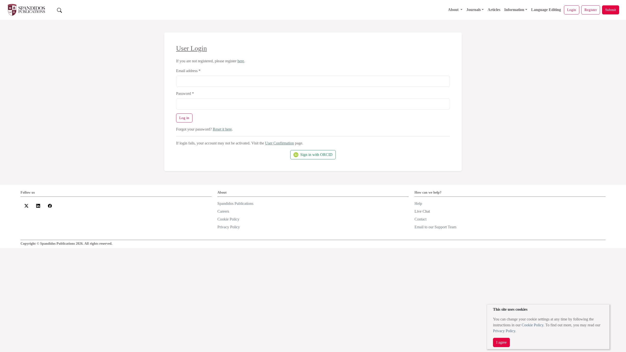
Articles (494, 10)
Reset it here (222, 129)
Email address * (188, 71)
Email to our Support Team (435, 227)
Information (514, 10)
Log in (184, 118)
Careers (223, 211)
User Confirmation (279, 143)
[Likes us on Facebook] (50, 205)
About (453, 10)
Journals (473, 10)
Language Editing (546, 10)
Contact (420, 219)
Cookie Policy (532, 325)
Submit (610, 10)
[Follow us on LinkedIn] (38, 205)
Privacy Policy (504, 331)
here (240, 61)
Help (418, 203)
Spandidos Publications (235, 203)
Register (590, 10)
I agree (501, 342)
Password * (185, 93)
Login (571, 10)
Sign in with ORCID (316, 155)
